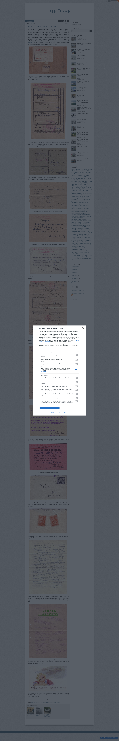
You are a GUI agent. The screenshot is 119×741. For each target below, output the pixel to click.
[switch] (76, 355)
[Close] (83, 328)
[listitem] (59, 352)
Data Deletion (52, 412)
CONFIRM (49, 408)
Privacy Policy (67, 412)
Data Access (59, 412)
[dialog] (59, 370)
